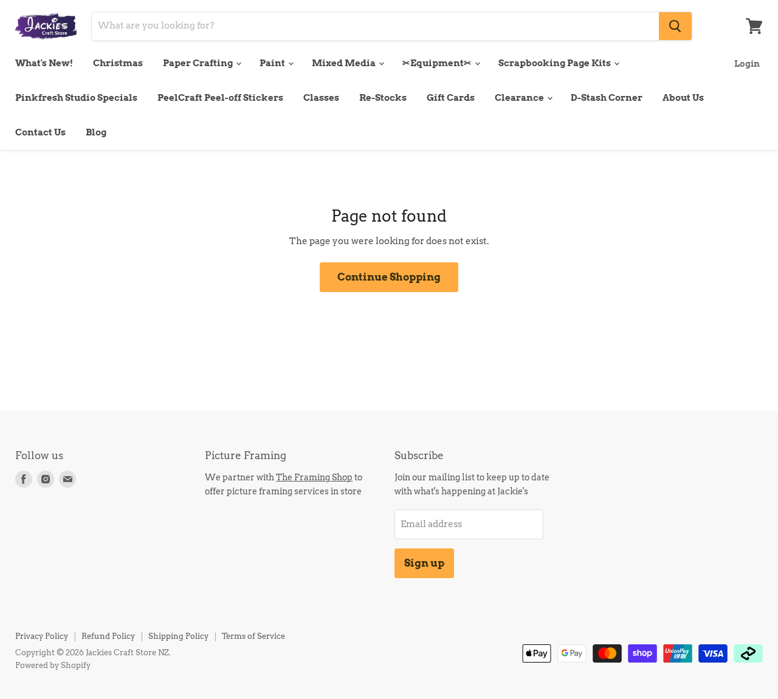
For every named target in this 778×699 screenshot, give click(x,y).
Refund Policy (108, 636)
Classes (321, 97)
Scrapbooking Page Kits (555, 63)
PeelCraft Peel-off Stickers (220, 97)
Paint (273, 63)
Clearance (520, 97)
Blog (96, 132)
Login (747, 63)
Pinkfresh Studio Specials (76, 97)
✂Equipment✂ (437, 63)
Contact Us (40, 132)
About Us (683, 97)
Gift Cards (451, 97)
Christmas (118, 63)
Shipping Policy (178, 636)
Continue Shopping (389, 277)
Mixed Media (344, 63)
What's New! (44, 63)
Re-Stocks (383, 97)
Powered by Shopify (53, 665)
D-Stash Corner (606, 97)
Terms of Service (253, 636)
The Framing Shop (314, 477)
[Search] (675, 26)
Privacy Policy (41, 636)
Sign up (424, 563)
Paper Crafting (199, 63)
